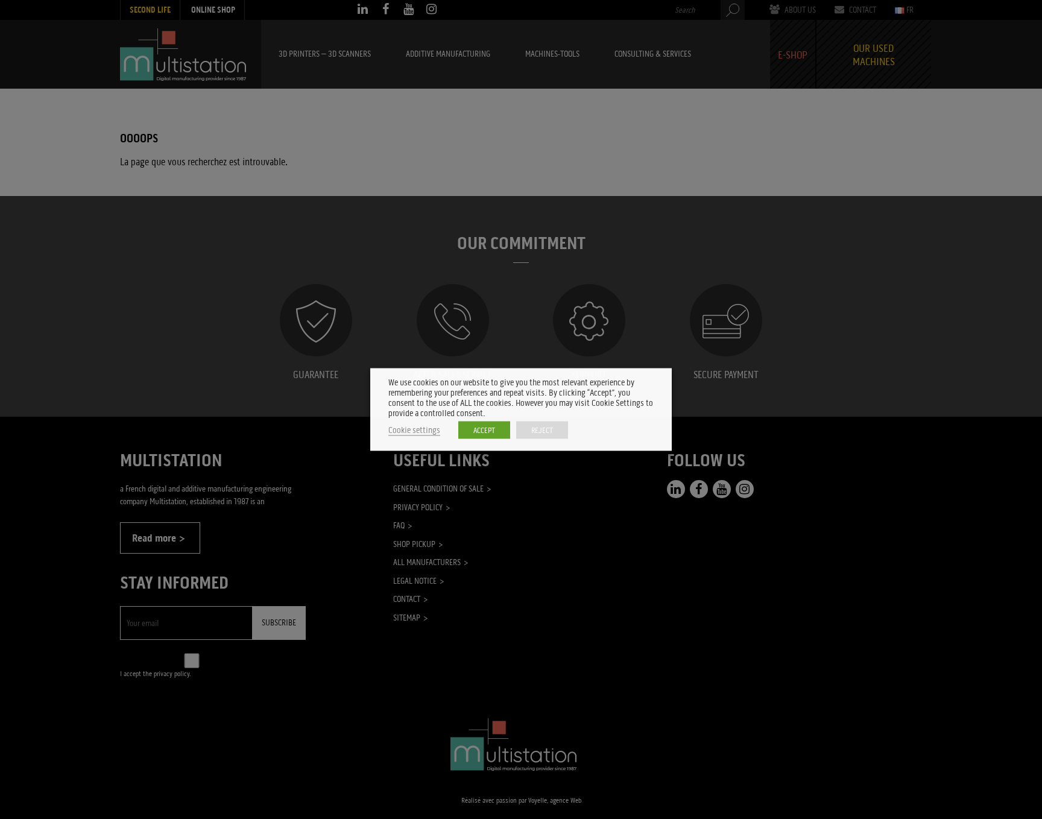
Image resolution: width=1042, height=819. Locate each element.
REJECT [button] (542, 430)
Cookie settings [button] (414, 430)
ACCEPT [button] (484, 430)
